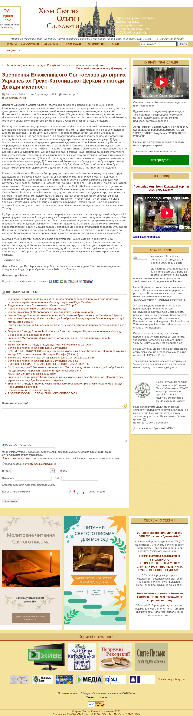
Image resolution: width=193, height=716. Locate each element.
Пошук (183, 43)
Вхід (137, 714)
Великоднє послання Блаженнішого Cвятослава (37, 347)
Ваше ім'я (11, 445)
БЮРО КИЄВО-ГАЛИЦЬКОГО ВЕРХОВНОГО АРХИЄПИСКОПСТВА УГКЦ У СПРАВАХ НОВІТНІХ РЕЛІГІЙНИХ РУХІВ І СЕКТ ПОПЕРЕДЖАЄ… (160, 563)
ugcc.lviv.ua (21, 275)
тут (117, 457)
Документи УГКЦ (15, 97)
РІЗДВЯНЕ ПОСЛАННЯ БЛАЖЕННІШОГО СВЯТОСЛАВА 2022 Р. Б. (49, 363)
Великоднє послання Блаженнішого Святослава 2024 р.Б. (43, 360)
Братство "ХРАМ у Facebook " (151, 422)
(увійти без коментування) (41, 463)
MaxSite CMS (75, 714)
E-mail (6, 470)
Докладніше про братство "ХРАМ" (154, 428)
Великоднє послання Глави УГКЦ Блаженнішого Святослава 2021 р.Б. (51, 357)
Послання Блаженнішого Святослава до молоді (37, 308)
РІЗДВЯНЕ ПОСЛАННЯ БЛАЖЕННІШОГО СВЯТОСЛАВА (42, 393)
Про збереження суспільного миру (29, 389)
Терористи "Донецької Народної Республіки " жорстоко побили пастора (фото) (55, 65)
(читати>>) (7, 27)
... (180, 550)
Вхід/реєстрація (31, 463)
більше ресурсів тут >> (170, 679)
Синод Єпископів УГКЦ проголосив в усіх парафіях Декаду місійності (50, 311)
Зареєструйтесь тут (16, 457)
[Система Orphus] (96, 697)
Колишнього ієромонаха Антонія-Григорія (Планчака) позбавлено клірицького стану (159, 597)
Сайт (58, 478)
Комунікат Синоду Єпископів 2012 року (32, 373)
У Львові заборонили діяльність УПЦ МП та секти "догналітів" (159, 534)
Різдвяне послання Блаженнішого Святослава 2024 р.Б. (42, 305)
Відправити (10, 501)
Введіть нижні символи (16, 491)
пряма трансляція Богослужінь (159, 338)
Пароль (62, 470)
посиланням (146, 105)
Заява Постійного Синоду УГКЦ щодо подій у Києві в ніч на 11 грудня (50, 344)
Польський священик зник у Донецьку (99, 68)
